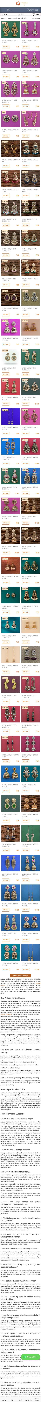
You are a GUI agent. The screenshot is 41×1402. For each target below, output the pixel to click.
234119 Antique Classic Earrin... (30, 41)
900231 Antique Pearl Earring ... (29, 547)
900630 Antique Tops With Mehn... (10, 607)
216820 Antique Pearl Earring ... (29, 220)
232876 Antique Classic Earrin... (30, 428)
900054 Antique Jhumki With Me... (10, 547)
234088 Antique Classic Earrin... (10, 41)
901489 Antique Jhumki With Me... (30, 666)
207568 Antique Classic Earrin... (10, 815)
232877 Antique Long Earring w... (9, 458)
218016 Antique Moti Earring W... (9, 279)
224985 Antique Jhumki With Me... (10, 339)
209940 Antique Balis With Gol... (11, 160)
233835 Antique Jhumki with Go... (30, 488)
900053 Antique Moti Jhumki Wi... (29, 518)
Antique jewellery (6, 1014)
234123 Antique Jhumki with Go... (30, 101)
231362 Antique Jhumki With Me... (10, 398)
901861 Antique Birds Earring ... (9, 696)
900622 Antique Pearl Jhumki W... (29, 577)
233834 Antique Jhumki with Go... (30, 904)
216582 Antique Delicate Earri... (10, 190)
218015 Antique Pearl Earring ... (29, 250)
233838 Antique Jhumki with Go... (10, 964)
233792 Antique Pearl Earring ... (9, 488)
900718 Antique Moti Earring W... (9, 637)
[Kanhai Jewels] (21, 3)
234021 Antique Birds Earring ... (29, 785)
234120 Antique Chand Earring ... (9, 71)
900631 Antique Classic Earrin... (30, 607)
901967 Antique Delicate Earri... (30, 726)
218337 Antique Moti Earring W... (9, 845)
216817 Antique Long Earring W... (9, 220)
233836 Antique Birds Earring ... (9, 934)
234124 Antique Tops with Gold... (10, 131)
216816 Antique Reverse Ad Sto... (30, 190)
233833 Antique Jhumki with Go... (10, 904)
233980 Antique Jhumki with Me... (30, 756)
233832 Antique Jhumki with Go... (30, 875)
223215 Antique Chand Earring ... (29, 309)
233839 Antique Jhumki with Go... (30, 964)
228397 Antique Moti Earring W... (9, 369)
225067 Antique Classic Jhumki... (30, 339)
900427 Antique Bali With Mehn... (10, 577)
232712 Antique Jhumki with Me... (10, 428)
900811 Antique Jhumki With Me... (30, 637)
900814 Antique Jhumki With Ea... (10, 666)
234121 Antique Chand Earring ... (29, 71)
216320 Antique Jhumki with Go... (30, 815)
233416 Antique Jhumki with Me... (30, 458)
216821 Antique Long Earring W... (9, 250)
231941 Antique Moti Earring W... (29, 398)
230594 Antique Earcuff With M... (30, 845)
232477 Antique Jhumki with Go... (10, 875)
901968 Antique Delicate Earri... (10, 756)
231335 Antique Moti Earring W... (29, 369)
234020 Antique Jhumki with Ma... (10, 785)
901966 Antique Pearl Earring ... (9, 726)
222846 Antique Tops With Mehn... (10, 309)
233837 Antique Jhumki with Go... (30, 934)
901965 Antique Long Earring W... (29, 696)
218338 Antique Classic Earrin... (30, 279)
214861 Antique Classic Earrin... (30, 160)
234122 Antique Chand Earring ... (9, 101)
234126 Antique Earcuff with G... (30, 131)
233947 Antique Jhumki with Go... (10, 518)
